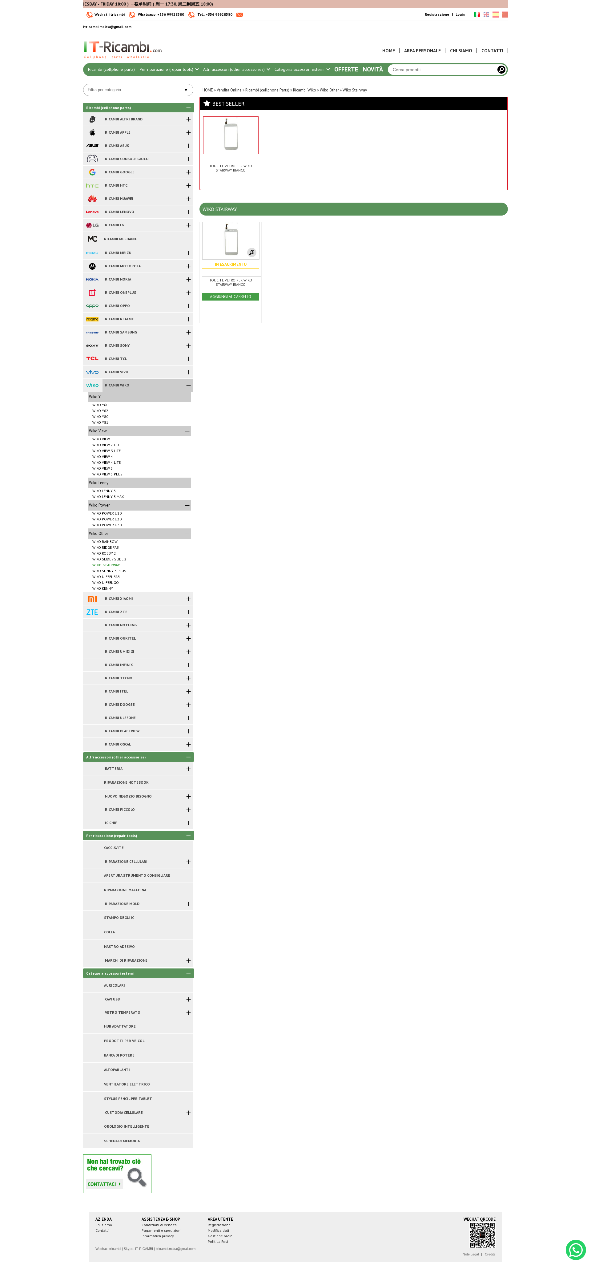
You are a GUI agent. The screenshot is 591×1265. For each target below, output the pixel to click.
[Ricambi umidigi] (92, 651)
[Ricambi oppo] (92, 305)
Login (460, 14)
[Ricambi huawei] (92, 198)
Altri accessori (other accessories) (234, 69)
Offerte (346, 69)
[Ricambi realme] (92, 319)
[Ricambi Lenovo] (92, 211)
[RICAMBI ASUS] (92, 145)
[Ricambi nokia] (92, 279)
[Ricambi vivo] (92, 372)
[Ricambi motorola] (92, 266)
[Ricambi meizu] (92, 252)
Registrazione (437, 14)
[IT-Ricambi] (123, 60)
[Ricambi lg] (92, 225)
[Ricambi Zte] (92, 611)
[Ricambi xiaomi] (92, 598)
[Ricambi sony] (92, 345)
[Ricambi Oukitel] (92, 638)
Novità (373, 69)
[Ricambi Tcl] (92, 358)
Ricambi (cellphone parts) (111, 69)
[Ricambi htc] (92, 185)
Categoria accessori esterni (300, 69)
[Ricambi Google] (92, 172)
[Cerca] (501, 70)
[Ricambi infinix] (92, 664)
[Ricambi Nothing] (92, 625)
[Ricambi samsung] (92, 332)
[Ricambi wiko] (92, 385)
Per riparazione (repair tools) (167, 69)
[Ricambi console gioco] (92, 159)
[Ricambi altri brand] (92, 119)
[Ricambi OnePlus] (92, 292)
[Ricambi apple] (92, 132)
